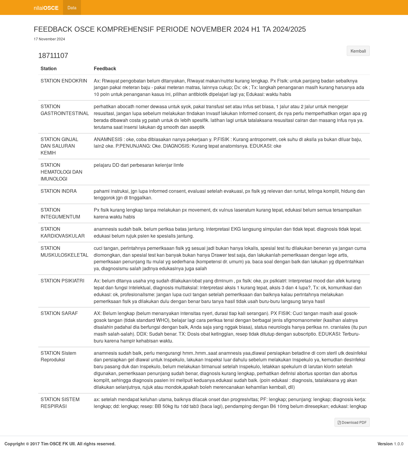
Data (72, 7)
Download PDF (353, 422)
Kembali (358, 51)
